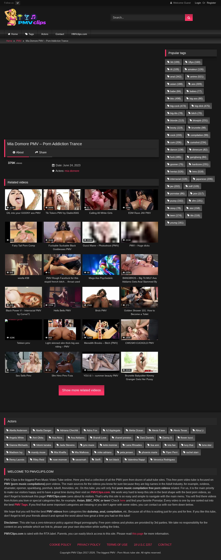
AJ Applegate (113, 430)
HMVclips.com (79, 34)
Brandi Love (99, 437)
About (19, 152)
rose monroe (60, 459)
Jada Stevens (67, 445)
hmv (198, 171)
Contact (60, 34)
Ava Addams (77, 437)
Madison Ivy (15, 452)
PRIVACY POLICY (88, 544)
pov (198, 193)
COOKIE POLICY (60, 544)
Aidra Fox (92, 430)
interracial (178, 179)
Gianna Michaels (18, 445)
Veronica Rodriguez (164, 459)
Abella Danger (43, 430)
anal (175, 76)
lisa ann (155, 445)
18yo (194, 62)
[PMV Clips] (25, 17)
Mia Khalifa (60, 452)
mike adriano (104, 452)
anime (197, 76)
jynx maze (88, 445)
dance (177, 149)
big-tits (176, 113)
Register (211, 2)
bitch (196, 113)
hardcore (200, 164)
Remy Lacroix (16, 459)
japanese (204, 179)
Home (14, 34)
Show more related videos (81, 390)
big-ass (196, 98)
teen (176, 215)
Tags (31, 34)
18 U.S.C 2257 (143, 544)
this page (137, 533)
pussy (176, 200)
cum (175, 142)
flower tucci (187, 437)
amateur (196, 69)
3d (175, 62)
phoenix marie (149, 452)
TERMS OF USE (117, 544)
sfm (197, 200)
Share (43, 152)
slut (195, 208)
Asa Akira (57, 437)
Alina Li (200, 430)
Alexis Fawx (158, 430)
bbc (175, 98)
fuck (175, 157)
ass (196, 84)
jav (175, 186)
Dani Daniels (147, 437)
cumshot (198, 142)
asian (176, 84)
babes (196, 91)
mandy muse (38, 452)
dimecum (200, 149)
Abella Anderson (18, 430)
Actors (44, 34)
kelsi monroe (110, 445)
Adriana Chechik (69, 430)
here (122, 500)
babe (175, 91)
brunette (198, 127)
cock (176, 135)
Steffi (97, 459)
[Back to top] (210, 549)
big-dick (202, 105)
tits (195, 215)
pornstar (177, 193)
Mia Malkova (82, 452)
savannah (80, 459)
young (177, 222)
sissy (175, 208)
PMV (18, 41)
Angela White (16, 437)
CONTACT (165, 544)
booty (176, 127)
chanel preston (123, 437)
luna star (207, 445)
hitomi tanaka (43, 445)
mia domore (72, 170)
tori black (114, 459)
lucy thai (188, 445)
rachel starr (192, 452)
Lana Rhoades (134, 445)
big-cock (178, 105)
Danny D (167, 437)
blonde (177, 120)
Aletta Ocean (136, 430)
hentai (177, 171)
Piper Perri (171, 452)
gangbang (198, 157)
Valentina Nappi (136, 459)
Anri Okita (38, 437)
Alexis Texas (180, 430)
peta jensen (126, 452)
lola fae (172, 445)
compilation (199, 135)
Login (198, 2)
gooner (176, 164)
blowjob (200, 120)
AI (174, 69)
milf (194, 186)
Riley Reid (38, 459)
